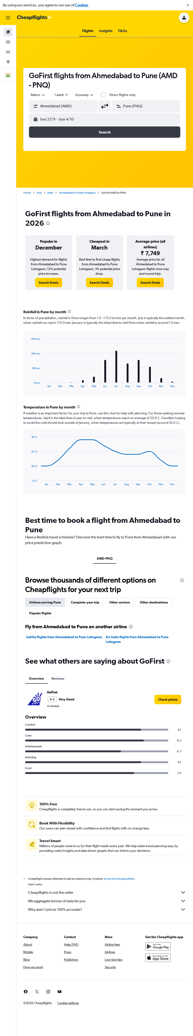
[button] (188, 5)
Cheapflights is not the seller (50, 892)
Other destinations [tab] (154, 602)
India (50, 192)
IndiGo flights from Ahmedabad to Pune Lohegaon (64, 637)
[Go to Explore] (8, 62)
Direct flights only (122, 95)
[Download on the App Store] (158, 957)
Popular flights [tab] (40, 613)
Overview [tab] (36, 678)
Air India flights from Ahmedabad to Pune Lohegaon (137, 639)
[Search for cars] (8, 52)
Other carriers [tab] (119, 602)
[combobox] (85, 94)
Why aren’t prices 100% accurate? (55, 909)
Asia (39, 192)
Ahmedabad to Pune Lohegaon (77, 192)
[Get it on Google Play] (158, 946)
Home (27, 192)
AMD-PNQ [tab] (105, 558)
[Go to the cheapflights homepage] (34, 17)
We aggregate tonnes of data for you (56, 901)
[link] (48, 282)
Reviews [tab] (58, 678)
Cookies (81, 5)
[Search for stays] (8, 42)
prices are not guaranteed (119, 878)
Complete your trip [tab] (85, 602)
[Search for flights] (8, 32)
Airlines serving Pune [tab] (45, 602)
